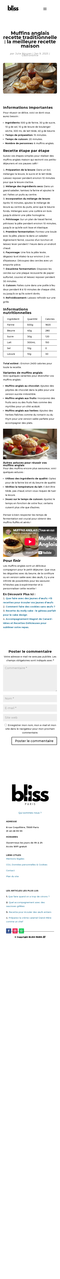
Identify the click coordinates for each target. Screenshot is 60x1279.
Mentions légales (15, 858)
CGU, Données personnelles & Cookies (26, 864)
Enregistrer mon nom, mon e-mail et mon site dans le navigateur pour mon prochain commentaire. (30, 729)
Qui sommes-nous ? (30, 812)
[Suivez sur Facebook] (8, 930)
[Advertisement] (30, 977)
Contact (10, 870)
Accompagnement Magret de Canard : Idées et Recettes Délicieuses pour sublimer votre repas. (28, 623)
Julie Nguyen (23, 53)
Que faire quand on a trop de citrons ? (29, 896)
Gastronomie (30, 55)
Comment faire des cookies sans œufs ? (30, 606)
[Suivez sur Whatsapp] (21, 930)
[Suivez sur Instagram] (15, 930)
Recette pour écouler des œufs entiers (30, 912)
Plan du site (12, 876)
